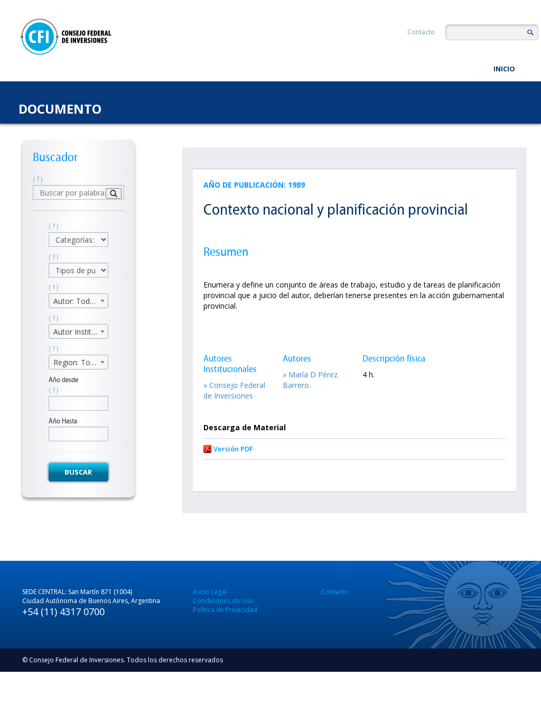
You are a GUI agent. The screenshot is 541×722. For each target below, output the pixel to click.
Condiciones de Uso (223, 600)
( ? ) (38, 179)
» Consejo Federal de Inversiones (234, 390)
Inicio (504, 68)
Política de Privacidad (225, 609)
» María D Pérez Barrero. (310, 379)
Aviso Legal (210, 591)
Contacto (421, 31)
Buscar (78, 472)
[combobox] (78, 300)
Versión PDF (233, 448)
